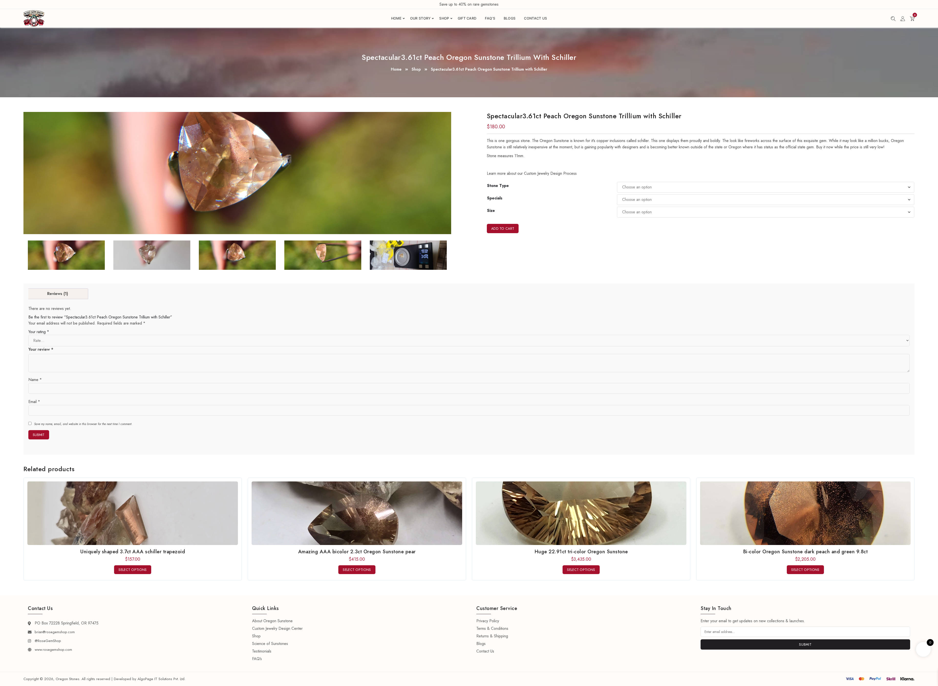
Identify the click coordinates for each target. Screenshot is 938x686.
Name (35, 379)
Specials (494, 198)
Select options (132, 569)
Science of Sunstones (270, 643)
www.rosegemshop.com (53, 649)
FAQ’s (490, 18)
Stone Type (498, 185)
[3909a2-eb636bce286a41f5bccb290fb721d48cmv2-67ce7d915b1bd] (322, 255)
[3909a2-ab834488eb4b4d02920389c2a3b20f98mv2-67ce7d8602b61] (151, 255)
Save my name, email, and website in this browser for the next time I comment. (83, 424)
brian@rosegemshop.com (55, 632)
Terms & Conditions (492, 628)
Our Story (420, 18)
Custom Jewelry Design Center (277, 628)
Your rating (38, 332)
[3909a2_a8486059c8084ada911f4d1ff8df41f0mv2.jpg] (237, 173)
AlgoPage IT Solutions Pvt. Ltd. (161, 679)
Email (34, 401)
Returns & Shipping (492, 636)
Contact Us (535, 18)
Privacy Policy (487, 621)
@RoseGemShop (48, 640)
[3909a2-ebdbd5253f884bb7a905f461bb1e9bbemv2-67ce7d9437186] (408, 255)
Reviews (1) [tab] (57, 293)
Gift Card (467, 18)
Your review (40, 349)
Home (396, 18)
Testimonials (261, 651)
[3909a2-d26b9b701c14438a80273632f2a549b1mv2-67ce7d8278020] (237, 255)
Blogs (510, 18)
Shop (444, 18)
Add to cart (502, 228)
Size (491, 210)
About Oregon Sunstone (272, 621)
